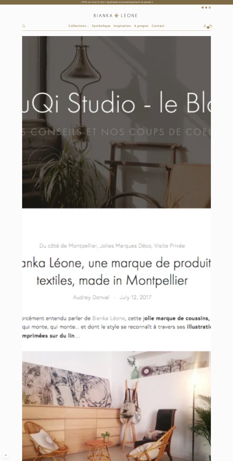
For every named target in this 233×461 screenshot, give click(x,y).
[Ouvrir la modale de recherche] (23, 26)
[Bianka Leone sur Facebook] (202, 7)
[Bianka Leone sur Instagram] (209, 7)
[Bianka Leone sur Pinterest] (206, 7)
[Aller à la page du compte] (203, 26)
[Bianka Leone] (116, 15)
